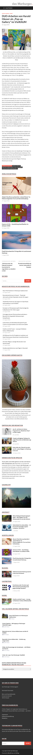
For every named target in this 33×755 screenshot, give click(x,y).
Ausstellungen (5, 13)
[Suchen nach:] (16, 281)
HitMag (17, 753)
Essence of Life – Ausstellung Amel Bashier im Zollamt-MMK (21, 550)
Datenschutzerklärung (8, 716)
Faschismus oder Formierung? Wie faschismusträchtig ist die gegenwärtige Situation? (21, 586)
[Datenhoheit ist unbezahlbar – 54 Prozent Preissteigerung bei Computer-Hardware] (7, 525)
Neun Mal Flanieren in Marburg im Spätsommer (15, 290)
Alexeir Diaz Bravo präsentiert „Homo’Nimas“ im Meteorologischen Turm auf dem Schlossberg (16, 197)
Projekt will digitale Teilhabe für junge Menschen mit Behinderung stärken (22, 440)
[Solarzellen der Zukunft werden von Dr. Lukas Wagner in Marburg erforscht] (6, 447)
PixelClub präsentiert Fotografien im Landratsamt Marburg (22, 559)
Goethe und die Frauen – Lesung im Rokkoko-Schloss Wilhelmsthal (22, 599)
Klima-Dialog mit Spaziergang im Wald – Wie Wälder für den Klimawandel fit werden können (21, 517)
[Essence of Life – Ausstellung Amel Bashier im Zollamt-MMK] (16, 213)
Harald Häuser (16, 165)
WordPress (10, 753)
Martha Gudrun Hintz (8, 167)
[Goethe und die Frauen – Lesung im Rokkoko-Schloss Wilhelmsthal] (7, 599)
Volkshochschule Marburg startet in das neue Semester (22, 572)
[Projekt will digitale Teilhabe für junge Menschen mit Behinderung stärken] (7, 438)
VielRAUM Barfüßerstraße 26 (9, 168)
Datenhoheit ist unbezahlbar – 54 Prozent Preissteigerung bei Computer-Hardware (22, 526)
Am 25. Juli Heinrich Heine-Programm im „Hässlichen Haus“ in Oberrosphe (21, 430)
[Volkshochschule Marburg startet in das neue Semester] (7, 572)
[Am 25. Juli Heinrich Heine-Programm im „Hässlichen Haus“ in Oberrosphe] (7, 429)
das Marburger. (14, 750)
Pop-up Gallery (18, 167)
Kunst (11, 13)
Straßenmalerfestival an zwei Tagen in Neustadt (15, 348)
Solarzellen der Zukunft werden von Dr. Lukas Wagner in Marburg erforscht (22, 449)
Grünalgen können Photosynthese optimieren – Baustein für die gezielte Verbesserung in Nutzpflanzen (15, 316)
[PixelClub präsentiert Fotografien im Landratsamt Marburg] (16, 240)
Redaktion (4, 718)
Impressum (5, 714)
